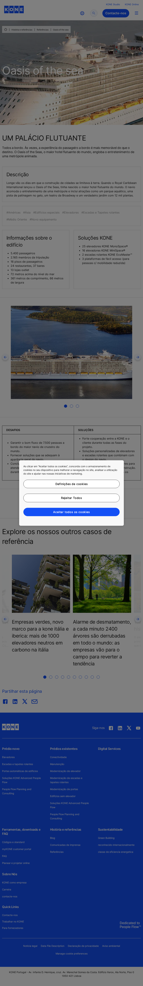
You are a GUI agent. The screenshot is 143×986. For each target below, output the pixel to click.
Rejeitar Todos (71, 498)
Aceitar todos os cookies (71, 512)
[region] (71, 493)
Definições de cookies (71, 484)
